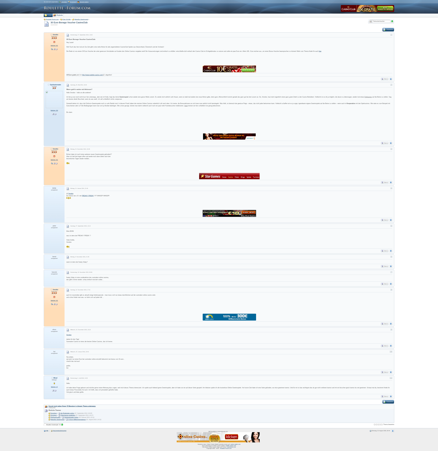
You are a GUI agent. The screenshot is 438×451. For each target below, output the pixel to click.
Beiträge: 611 (54, 45)
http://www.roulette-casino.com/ (92, 75)
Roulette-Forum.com (226, 448)
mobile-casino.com (231, 445)
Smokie (70, 193)
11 (391, 378)
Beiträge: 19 (54, 387)
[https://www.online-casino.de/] (218, 437)
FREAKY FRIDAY (88, 196)
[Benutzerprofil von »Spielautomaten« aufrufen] (54, 99)
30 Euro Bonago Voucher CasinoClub (69, 22)
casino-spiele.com (235, 444)
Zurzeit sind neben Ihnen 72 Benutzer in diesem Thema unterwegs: (72, 406)
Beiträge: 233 (54, 110)
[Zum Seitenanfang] (391, 79)
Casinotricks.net (231, 447)
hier (320, 51)
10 (391, 351)
